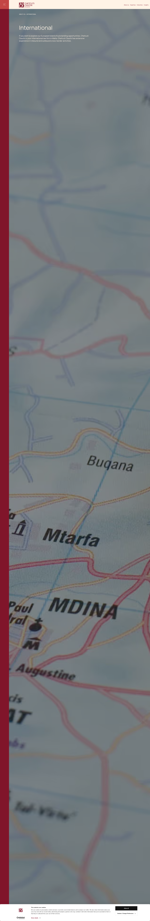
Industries (140, 5)
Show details (34, 918)
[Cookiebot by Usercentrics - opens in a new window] (21, 918)
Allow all (126, 908)
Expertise (133, 5)
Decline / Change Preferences (125, 913)
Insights (146, 5)
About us (126, 5)
